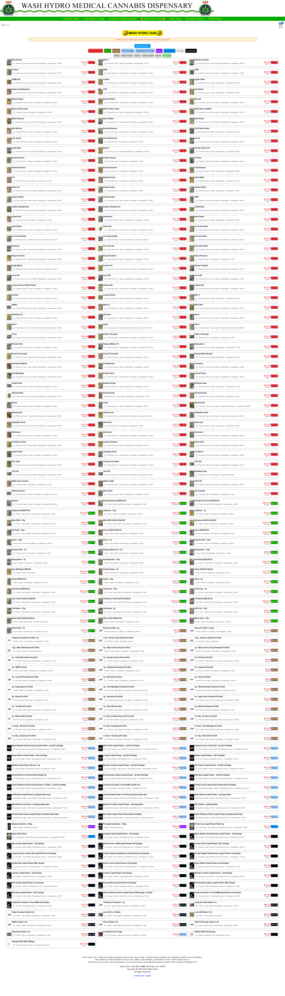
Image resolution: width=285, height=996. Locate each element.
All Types (167, 55)
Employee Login (142, 975)
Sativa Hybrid (148, 55)
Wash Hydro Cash (153, 18)
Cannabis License (194, 18)
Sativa (158, 55)
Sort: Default (141, 46)
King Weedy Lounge (94, 18)
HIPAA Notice (215, 18)
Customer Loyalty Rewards (123, 18)
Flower (107, 51)
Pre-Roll (116, 51)
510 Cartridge (128, 51)
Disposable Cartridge (145, 51)
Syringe (180, 51)
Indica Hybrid (126, 55)
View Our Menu (71, 18)
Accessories (191, 51)
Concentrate (169, 51)
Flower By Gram (95, 51)
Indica (116, 55)
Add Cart (92, 62)
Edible (159, 51)
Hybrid (137, 55)
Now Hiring (175, 18)
